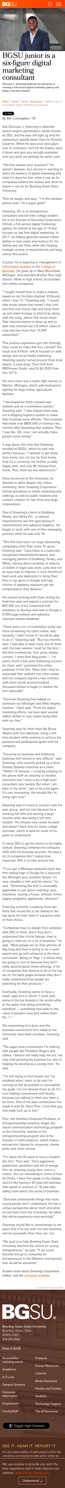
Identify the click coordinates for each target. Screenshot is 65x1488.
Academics (9, 1369)
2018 (24, 101)
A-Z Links (8, 1377)
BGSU (5, 101)
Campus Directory (13, 1384)
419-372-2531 (11, 1339)
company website (36, 1275)
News (15, 101)
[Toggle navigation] (59, 4)
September (36, 101)
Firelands (41, 1358)
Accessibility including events (12, 1360)
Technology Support (48, 1404)
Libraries (40, 1373)
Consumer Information (9, 1393)
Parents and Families (48, 1388)
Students (41, 1396)
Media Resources (46, 1381)
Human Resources (47, 1365)
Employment (10, 1403)
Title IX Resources (46, 1411)
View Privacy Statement (32, 1473)
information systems (16, 266)
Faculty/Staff (10, 1411)
